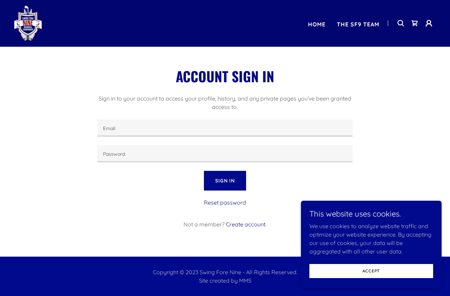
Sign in (225, 181)
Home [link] (317, 24)
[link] (28, 22)
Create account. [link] (246, 224)
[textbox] (224, 128)
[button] (429, 23)
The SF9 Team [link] (358, 24)
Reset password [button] (225, 202)
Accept (371, 271)
